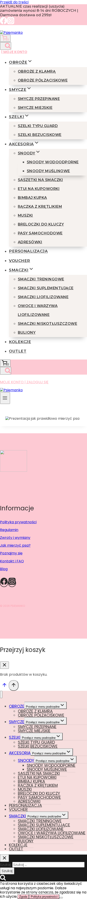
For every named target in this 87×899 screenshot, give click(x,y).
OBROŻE (16, 706)
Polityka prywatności (18, 522)
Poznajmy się (11, 553)
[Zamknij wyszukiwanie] (4, 858)
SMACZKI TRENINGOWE (41, 279)
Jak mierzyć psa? (15, 545)
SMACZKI (17, 816)
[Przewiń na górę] (4, 686)
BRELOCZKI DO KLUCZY (41, 224)
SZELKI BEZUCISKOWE (40, 135)
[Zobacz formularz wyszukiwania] (5, 46)
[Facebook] (3, 23)
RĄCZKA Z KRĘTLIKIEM (40, 206)
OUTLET (17, 351)
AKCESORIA (20, 753)
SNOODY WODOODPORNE (53, 162)
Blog (4, 568)
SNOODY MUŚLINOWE (48, 171)
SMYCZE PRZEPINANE (39, 99)
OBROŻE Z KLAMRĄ (37, 71)
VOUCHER (19, 260)
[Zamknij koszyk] (4, 665)
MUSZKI (25, 215)
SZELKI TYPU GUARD (38, 126)
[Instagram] (10, 23)
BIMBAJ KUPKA (32, 198)
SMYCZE (16, 722)
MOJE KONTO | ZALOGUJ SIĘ (24, 382)
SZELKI (14, 737)
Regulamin (9, 529)
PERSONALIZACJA (28, 251)
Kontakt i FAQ (12, 561)
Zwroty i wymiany (15, 537)
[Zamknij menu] (1, 694)
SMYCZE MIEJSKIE (35, 108)
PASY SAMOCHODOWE (40, 233)
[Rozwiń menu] (5, 398)
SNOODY (26, 760)
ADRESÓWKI (30, 242)
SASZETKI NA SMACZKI (40, 180)
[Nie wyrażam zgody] (61, 897)
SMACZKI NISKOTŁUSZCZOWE (47, 324)
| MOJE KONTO (14, 51)
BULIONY (26, 332)
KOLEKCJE (20, 342)
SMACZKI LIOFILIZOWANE (43, 297)
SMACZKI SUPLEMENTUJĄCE (46, 288)
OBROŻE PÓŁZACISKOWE (43, 80)
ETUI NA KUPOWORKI (39, 189)
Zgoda (23, 896)
